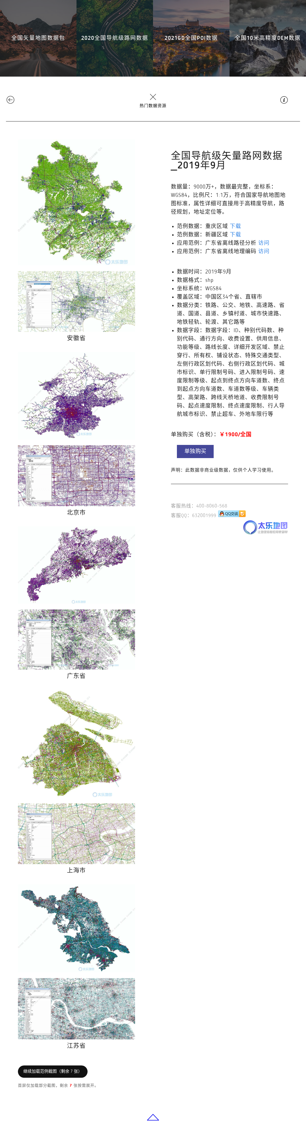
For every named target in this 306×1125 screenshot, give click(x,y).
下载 (235, 226)
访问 (264, 243)
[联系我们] (232, 515)
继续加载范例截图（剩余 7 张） (52, 1071)
